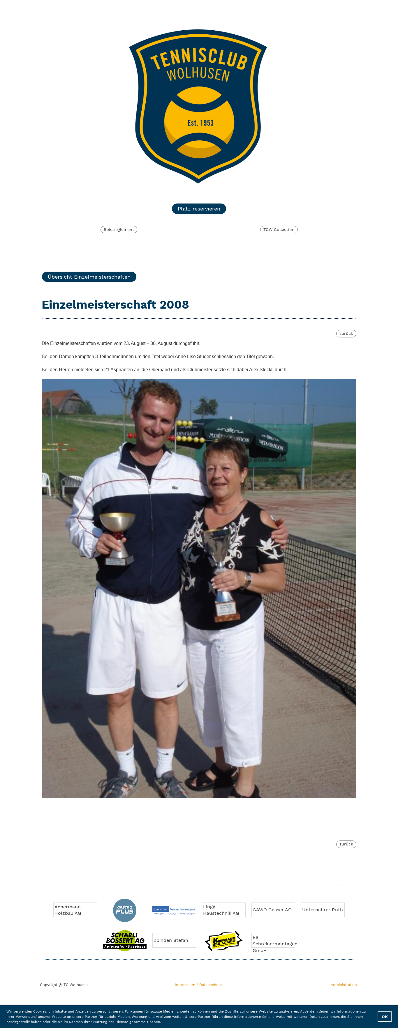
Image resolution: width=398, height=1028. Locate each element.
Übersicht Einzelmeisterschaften (89, 277)
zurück (346, 333)
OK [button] (385, 1016)
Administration (344, 985)
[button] (162, 1022)
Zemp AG (312, 909)
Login (307, 7)
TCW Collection (279, 229)
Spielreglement (119, 229)
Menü (341, 7)
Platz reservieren (199, 209)
